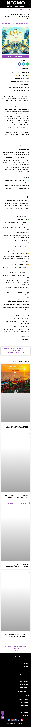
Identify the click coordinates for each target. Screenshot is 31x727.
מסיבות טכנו (24, 663)
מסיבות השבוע (24, 660)
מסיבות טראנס (24, 666)
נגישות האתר (24, 712)
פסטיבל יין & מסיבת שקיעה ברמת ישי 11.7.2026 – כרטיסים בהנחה (16, 496)
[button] (30, 4)
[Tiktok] (18, 720)
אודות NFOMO (23, 699)
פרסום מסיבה (24, 702)
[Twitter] (9, 720)
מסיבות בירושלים (23, 684)
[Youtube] (12, 720)
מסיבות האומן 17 (23, 691)
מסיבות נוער (24, 670)
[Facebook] (15, 720)
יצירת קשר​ (25, 715)
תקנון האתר (24, 706)
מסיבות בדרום (24, 688)
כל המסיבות (23, 9)
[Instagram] (22, 720)
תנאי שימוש (25, 68)
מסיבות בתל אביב (23, 678)
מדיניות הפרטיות (23, 709)
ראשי (29, 9)
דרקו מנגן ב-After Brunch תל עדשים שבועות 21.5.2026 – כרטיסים (16, 635)
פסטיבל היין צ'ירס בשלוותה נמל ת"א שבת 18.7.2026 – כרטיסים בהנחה (15, 427)
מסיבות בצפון (24, 681)
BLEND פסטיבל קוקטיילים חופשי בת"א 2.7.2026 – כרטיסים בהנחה (16, 566)
